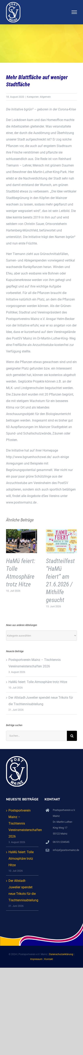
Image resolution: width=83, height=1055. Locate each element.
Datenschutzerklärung (61, 954)
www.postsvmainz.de (21, 502)
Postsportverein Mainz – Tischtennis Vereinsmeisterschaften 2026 (22, 823)
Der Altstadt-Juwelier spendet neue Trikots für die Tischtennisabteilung (22, 890)
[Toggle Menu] (74, 12)
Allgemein (45, 96)
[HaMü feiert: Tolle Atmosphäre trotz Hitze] (21, 531)
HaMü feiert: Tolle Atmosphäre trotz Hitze (37, 682)
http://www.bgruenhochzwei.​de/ (29, 457)
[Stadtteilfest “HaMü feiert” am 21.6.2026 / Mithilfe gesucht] (61, 531)
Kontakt (48, 959)
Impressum (36, 959)
